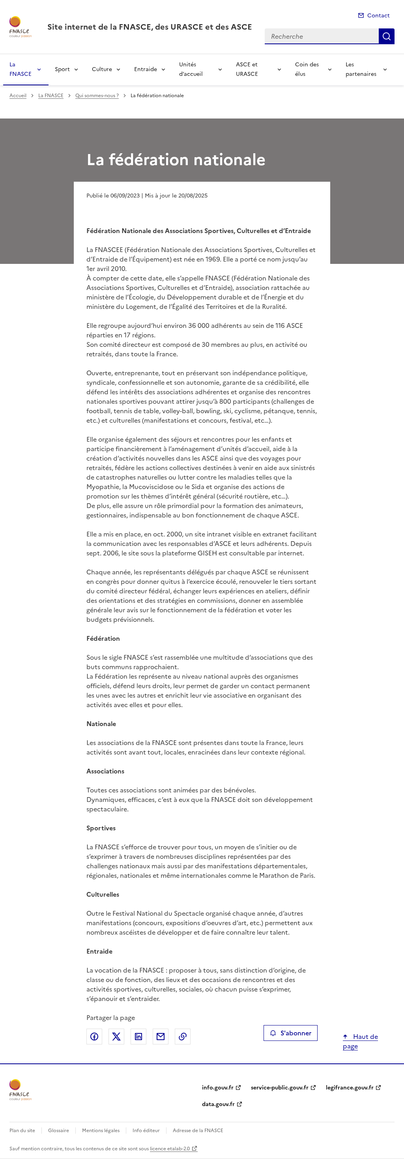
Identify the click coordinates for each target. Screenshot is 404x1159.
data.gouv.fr (218, 1104)
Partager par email (160, 1036)
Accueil (17, 95)
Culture (102, 69)
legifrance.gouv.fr (350, 1088)
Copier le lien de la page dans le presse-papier (183, 1036)
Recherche (387, 36)
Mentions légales (101, 1130)
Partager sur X (116, 1036)
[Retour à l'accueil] (20, 1090)
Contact (378, 15)
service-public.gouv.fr (280, 1088)
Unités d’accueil (191, 69)
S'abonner (296, 1033)
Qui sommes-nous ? (97, 95)
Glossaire (58, 1130)
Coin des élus (307, 69)
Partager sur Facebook (94, 1036)
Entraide (145, 69)
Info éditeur (146, 1130)
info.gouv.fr (218, 1088)
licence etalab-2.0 (170, 1148)
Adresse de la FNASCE (198, 1130)
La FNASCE (20, 69)
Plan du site (22, 1130)
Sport (62, 69)
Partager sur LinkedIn (138, 1036)
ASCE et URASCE (247, 69)
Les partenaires (361, 69)
